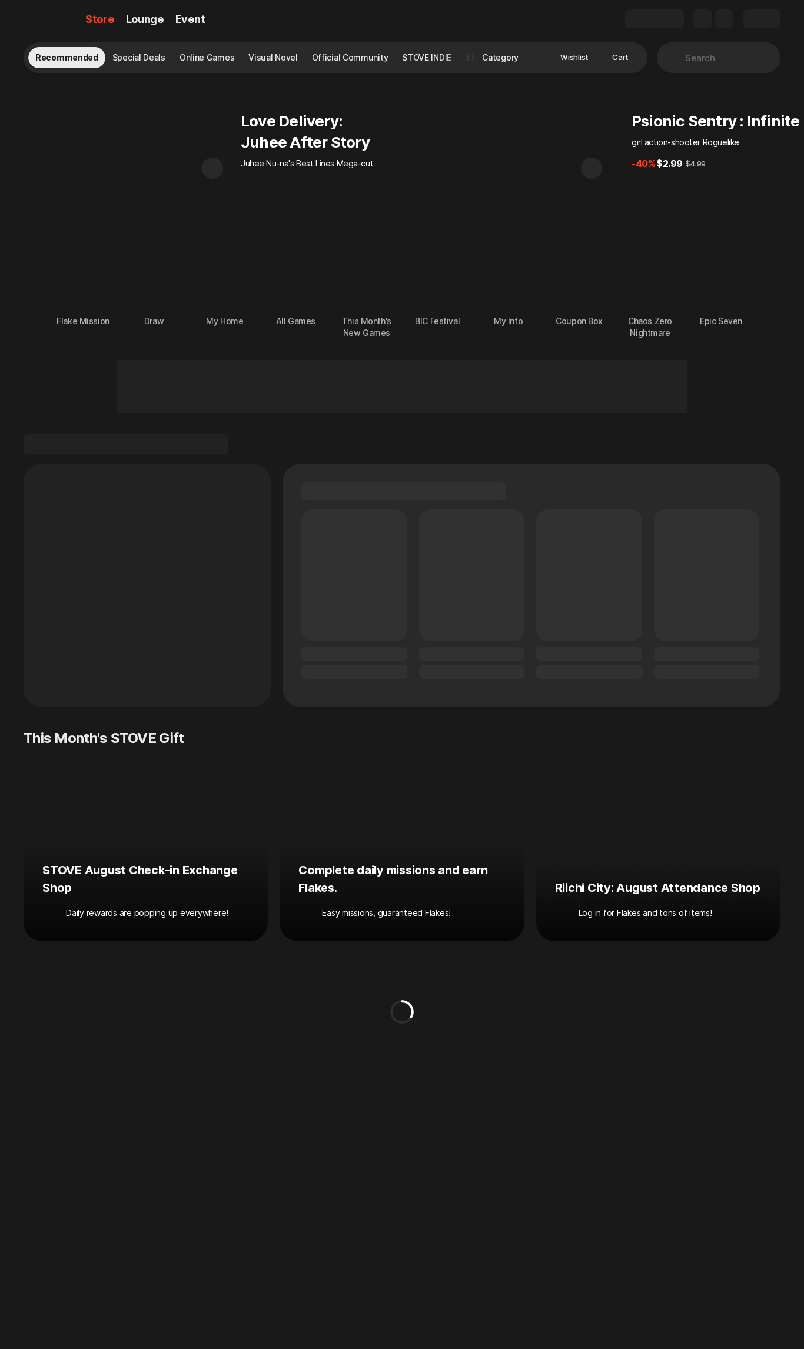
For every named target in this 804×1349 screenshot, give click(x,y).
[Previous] (212, 168)
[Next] (591, 168)
